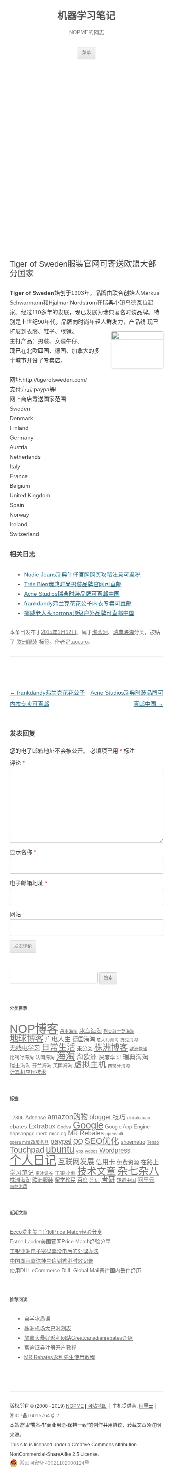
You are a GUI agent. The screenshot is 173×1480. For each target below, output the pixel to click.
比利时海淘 (22, 1058)
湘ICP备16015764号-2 (34, 1416)
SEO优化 (101, 1140)
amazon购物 (67, 1116)
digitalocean (138, 1117)
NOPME (75, 1406)
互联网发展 (76, 1161)
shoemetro (133, 1142)
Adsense (35, 1117)
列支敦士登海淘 (118, 1031)
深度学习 (110, 1057)
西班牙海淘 (119, 1065)
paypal (61, 1141)
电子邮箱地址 (28, 883)
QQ (78, 1141)
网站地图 (97, 1406)
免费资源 (128, 1162)
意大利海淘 (108, 1039)
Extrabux (42, 1126)
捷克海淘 (129, 1039)
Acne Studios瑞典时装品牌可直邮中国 (71, 594)
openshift (114, 1133)
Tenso (153, 1142)
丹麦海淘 (69, 1031)
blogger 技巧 (107, 1116)
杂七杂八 (138, 1171)
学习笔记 (22, 1172)
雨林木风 (18, 1186)
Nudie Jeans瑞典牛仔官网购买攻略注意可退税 (82, 574)
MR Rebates (86, 1133)
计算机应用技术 (28, 1072)
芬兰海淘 (41, 1066)
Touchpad (27, 1149)
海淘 (65, 1056)
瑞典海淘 (123, 632)
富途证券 (44, 1173)
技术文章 (96, 1171)
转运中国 (126, 1180)
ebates (18, 1126)
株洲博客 (111, 1047)
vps (79, 1151)
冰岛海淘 (90, 1031)
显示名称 (23, 852)
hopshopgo (22, 1133)
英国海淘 (62, 1066)
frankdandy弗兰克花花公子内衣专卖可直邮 (78, 603)
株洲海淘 (20, 1180)
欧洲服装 (26, 642)
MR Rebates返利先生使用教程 (59, 1357)
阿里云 (146, 1180)
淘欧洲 (100, 632)
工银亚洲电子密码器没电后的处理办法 (54, 1251)
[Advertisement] (86, 149)
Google (88, 1125)
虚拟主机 (90, 1064)
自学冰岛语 (37, 1319)
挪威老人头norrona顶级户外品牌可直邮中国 (79, 613)
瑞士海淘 (20, 1066)
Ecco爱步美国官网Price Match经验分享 (56, 1232)
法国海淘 (45, 1058)
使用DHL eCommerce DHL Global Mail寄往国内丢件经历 (75, 1270)
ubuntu (60, 1150)
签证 (94, 1180)
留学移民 (65, 1180)
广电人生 (58, 1039)
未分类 (85, 1048)
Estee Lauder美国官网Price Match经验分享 (60, 1242)
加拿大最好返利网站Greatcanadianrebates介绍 (78, 1338)
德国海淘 (83, 1039)
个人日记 (33, 1160)
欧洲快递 (138, 1048)
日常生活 (58, 1047)
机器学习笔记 (86, 15)
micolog (57, 1133)
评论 (17, 763)
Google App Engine (127, 1127)
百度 (82, 1180)
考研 (108, 1180)
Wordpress (114, 1150)
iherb (41, 1133)
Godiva (64, 1126)
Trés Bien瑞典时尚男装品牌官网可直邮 (73, 584)
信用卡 (105, 1161)
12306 (17, 1117)
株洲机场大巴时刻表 (47, 1328)
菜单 (86, 52)
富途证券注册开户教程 (50, 1348)
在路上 (150, 1162)
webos (91, 1151)
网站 (15, 914)
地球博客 (26, 1038)
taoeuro (79, 642)
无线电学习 (25, 1048)
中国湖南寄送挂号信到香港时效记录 (51, 1261)
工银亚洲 (65, 1173)
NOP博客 (34, 1028)
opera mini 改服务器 (29, 1142)
